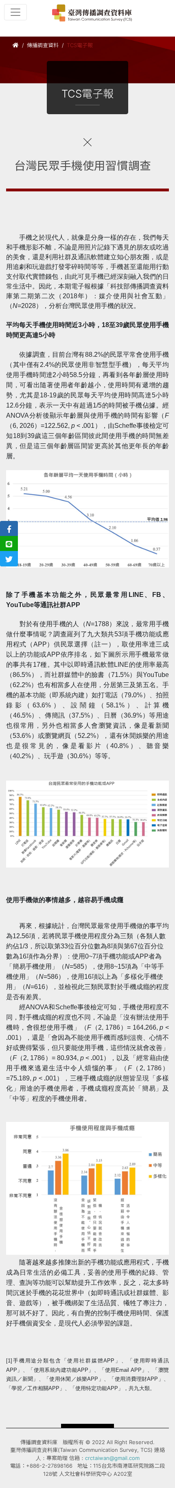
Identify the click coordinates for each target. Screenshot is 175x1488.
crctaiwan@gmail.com (112, 1458)
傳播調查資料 (43, 45)
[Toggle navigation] (15, 12)
